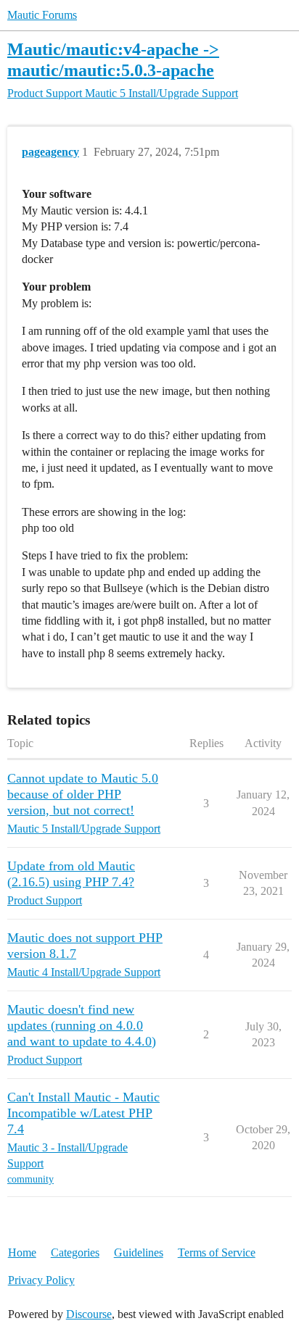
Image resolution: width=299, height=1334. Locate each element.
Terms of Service (216, 1252)
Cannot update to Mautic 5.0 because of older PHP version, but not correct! (82, 794)
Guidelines (138, 1252)
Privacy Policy (41, 1280)
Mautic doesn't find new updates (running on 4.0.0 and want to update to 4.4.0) (81, 1025)
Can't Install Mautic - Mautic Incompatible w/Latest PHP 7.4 (83, 1113)
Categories (75, 1252)
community (30, 1179)
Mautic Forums (42, 15)
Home (22, 1252)
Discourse (89, 1314)
